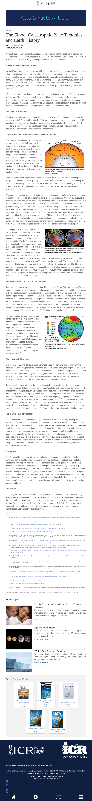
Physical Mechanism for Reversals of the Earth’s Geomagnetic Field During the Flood (44, 571)
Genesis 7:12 (71, 310)
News (14, 765)
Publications (21, 765)
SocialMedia (58, 797)
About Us (8, 765)
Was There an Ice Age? (25, 583)
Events (33, 765)
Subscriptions (52, 776)
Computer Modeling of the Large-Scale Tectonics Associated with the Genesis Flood (45, 545)
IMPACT (9, 31)
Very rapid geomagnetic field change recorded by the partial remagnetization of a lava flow (52, 561)
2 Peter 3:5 (64, 503)
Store (43, 765)
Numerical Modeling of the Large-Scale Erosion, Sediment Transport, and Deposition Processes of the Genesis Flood (51, 550)
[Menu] (81, 797)
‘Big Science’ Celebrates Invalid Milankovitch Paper (28, 587)
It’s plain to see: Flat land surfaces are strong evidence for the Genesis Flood (37, 576)
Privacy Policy (41, 776)
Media (28, 765)
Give (38, 765)
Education (49, 765)
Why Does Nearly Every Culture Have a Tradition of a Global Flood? (37, 528)
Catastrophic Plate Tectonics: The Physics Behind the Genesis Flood (41, 540)
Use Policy (32, 776)
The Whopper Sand (23, 580)
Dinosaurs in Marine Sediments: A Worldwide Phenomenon (33, 524)
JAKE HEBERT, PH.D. (17, 45)
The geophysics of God (20, 531)
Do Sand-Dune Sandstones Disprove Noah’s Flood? (33, 521)
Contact (60, 776)
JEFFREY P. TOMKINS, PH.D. (44, 619)
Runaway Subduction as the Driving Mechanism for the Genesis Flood (41, 535)
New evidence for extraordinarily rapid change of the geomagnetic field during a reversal (55, 555)
